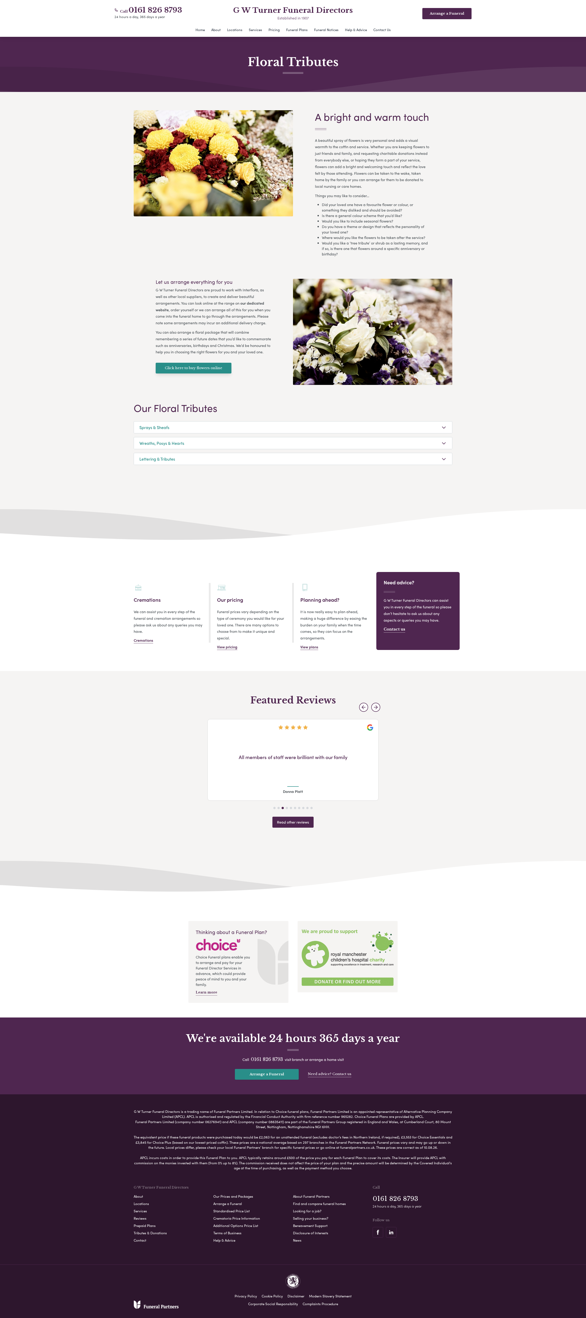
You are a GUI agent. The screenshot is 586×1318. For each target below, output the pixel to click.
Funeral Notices (326, 29)
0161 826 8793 (155, 10)
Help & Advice (356, 29)
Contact (140, 1240)
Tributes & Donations (150, 1232)
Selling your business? (310, 1218)
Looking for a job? (307, 1210)
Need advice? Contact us (329, 1074)
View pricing (227, 647)
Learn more (206, 992)
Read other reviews (293, 822)
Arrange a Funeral (267, 1074)
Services (255, 29)
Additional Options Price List (235, 1225)
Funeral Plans (297, 29)
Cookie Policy (272, 1296)
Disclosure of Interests (310, 1232)
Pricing (274, 29)
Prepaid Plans (145, 1225)
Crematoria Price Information (236, 1218)
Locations (234, 29)
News (297, 1240)
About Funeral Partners (311, 1196)
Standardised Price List (231, 1210)
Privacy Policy (246, 1296)
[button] (363, 707)
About (216, 29)
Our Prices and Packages (233, 1196)
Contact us (394, 629)
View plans (309, 647)
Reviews (140, 1218)
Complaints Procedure (320, 1303)
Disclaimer (296, 1296)
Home (200, 29)
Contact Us (382, 29)
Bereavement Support (310, 1225)
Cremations (143, 640)
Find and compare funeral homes (319, 1203)
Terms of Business (227, 1232)
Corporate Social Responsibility (273, 1303)
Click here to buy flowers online (193, 368)
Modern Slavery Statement (330, 1296)
